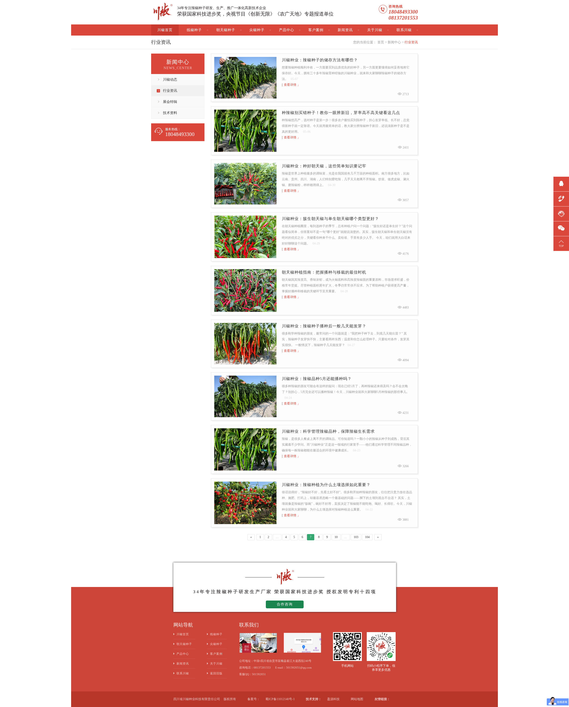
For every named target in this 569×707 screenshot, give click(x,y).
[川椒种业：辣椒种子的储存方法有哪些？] (245, 77)
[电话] (561, 198)
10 (336, 537)
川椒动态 (170, 79)
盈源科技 (333, 699)
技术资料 (170, 113)
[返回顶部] (561, 243)
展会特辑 (170, 102)
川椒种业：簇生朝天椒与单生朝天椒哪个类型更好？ (330, 218)
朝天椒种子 (225, 30)
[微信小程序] (561, 228)
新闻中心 (394, 42)
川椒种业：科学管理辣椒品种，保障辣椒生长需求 (328, 431)
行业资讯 (411, 42)
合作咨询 (285, 604)
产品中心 (286, 30)
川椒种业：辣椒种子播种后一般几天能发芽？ (324, 326)
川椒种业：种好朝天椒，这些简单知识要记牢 (324, 166)
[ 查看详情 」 (291, 84)
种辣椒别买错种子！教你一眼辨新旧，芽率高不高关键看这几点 (341, 112)
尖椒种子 (256, 30)
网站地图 (357, 699)
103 (356, 537)
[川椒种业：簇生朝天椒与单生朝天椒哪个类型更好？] (245, 237)
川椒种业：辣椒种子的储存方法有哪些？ (320, 60)
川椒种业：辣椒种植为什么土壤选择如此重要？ (326, 485)
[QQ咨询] (561, 183)
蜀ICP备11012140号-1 (280, 699)
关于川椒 (374, 30)
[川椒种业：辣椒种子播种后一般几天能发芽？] (245, 343)
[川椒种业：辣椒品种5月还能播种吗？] (245, 396)
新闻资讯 (345, 30)
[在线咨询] (561, 213)
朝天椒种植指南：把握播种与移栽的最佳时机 (324, 272)
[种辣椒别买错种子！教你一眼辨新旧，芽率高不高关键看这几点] (245, 130)
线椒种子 (194, 30)
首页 (380, 42)
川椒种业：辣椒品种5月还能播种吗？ (317, 379)
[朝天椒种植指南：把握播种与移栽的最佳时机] (245, 290)
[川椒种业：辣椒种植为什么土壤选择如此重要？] (245, 503)
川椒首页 (164, 30)
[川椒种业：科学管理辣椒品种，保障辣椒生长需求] (245, 449)
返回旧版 (216, 673)
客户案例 (315, 30)
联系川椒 (404, 30)
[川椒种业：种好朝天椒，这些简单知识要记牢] (245, 183)
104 (367, 537)
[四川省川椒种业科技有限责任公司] (162, 12)
